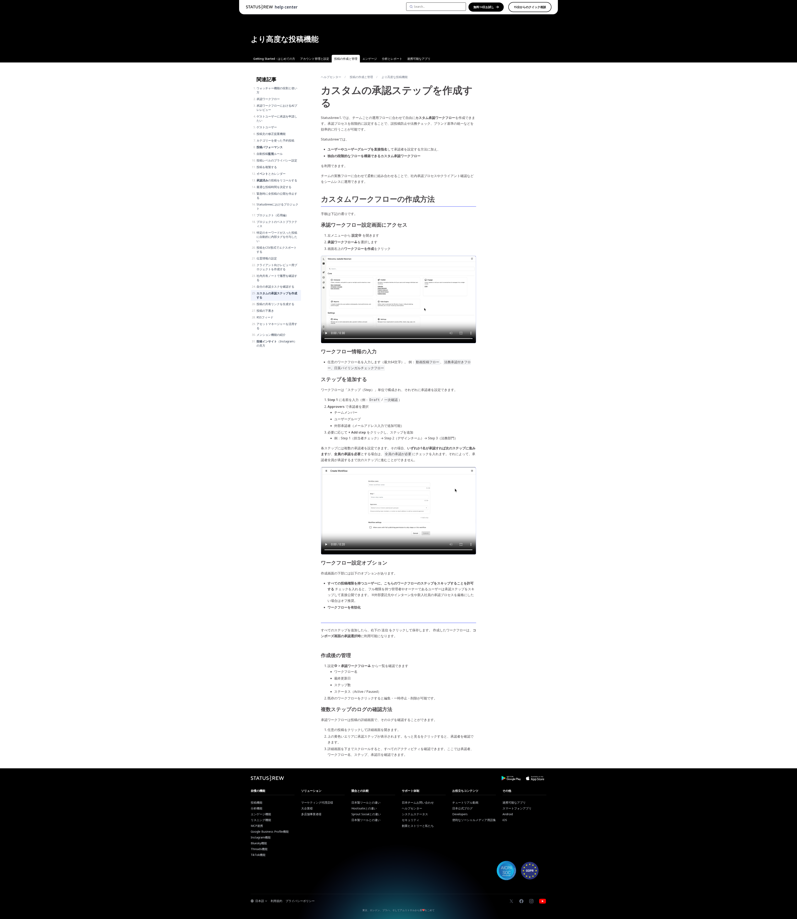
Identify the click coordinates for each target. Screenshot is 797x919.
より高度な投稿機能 (394, 77)
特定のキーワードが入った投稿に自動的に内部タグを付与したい (277, 237)
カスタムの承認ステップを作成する (277, 295)
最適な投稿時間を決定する (274, 187)
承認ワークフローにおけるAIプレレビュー (277, 108)
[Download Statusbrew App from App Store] (535, 778)
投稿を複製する (267, 167)
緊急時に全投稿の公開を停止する (277, 196)
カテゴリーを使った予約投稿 (275, 140)
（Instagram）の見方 (277, 343)
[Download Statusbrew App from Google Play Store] (511, 778)
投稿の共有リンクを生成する (275, 304)
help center (286, 7)
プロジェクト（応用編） (272, 215)
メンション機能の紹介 (271, 335)
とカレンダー (271, 174)
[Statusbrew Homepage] (259, 7)
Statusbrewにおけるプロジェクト (277, 206)
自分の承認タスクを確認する (275, 286)
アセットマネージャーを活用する (277, 326)
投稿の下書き (265, 311)
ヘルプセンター (331, 77)
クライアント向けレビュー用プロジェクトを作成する (277, 267)
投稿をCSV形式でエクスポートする (277, 250)
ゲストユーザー (267, 127)
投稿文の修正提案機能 (271, 134)
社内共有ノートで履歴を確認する (277, 278)
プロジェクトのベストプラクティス (277, 224)
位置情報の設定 (267, 258)
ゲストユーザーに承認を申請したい (277, 118)
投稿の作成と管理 (361, 77)
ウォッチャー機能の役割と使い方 (277, 90)
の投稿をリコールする (277, 180)
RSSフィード (265, 317)
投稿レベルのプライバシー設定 (277, 160)
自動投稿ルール (270, 154)
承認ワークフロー (268, 99)
